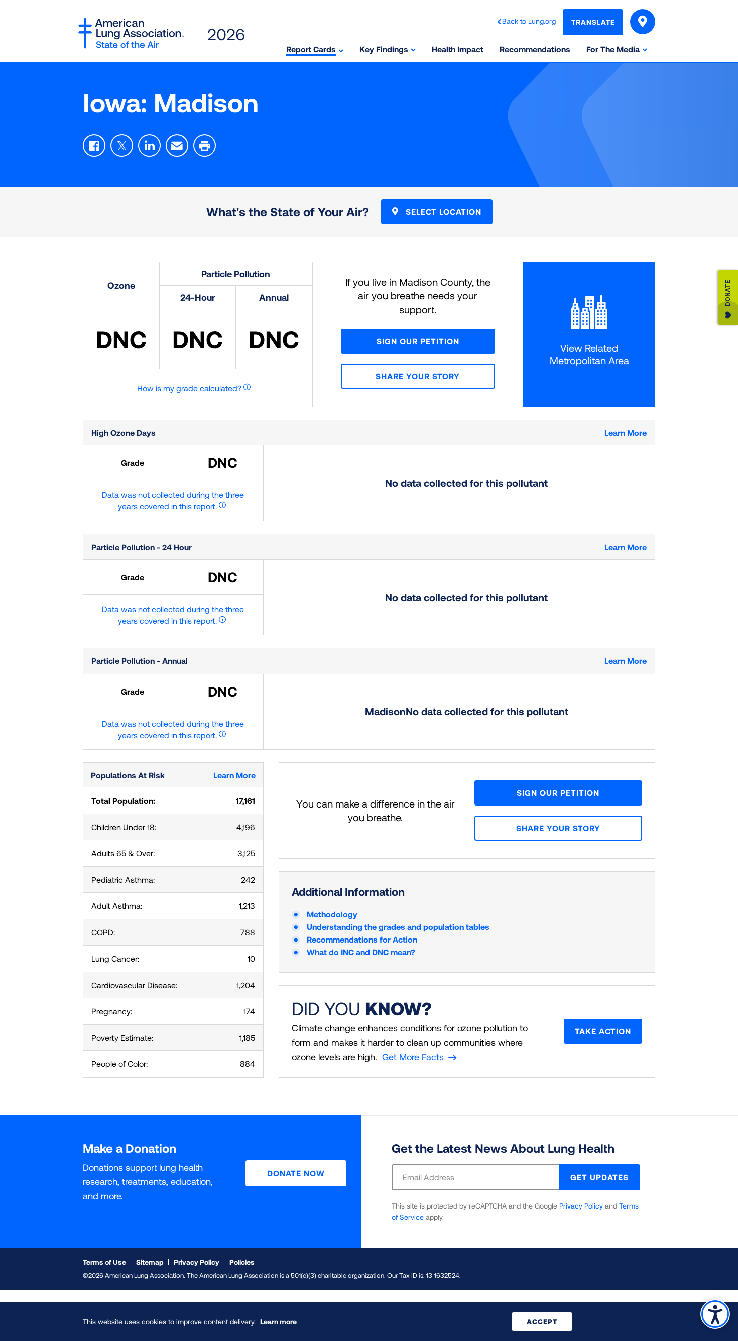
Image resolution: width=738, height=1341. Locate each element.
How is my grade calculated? (189, 388)
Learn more (278, 1321)
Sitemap (150, 1262)
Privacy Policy (581, 1205)
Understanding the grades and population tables (398, 926)
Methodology (332, 914)
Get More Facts (413, 1056)
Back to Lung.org (529, 21)
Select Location (442, 211)
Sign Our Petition (418, 341)
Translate (593, 22)
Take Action (603, 1031)
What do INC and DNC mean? (361, 952)
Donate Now (296, 1173)
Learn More (625, 432)
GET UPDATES (599, 1177)
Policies (242, 1262)
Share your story (418, 376)
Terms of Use (104, 1262)
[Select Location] (642, 21)
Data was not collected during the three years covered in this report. (173, 500)
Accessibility (715, 1314)
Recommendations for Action (362, 939)
